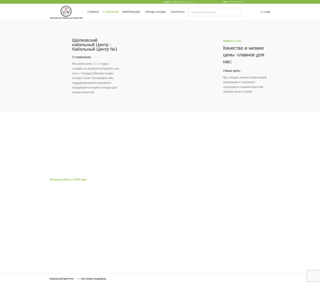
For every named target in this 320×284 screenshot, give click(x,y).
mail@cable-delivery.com (182, 1)
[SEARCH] (236, 12)
